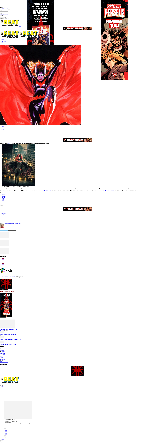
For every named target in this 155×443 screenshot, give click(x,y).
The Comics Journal (2, 359)
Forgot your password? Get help (4, 14)
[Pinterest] (7, 136)
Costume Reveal (4, 213)
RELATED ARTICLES (4, 230)
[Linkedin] (10, 136)
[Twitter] (4, 136)
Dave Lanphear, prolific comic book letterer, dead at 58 (8, 344)
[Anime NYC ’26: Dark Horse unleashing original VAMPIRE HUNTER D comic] (2, 338)
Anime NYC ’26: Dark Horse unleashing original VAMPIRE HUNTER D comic (10, 339)
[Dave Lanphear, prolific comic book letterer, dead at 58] (2, 343)
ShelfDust (1, 357)
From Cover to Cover (2, 353)
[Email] (16, 136)
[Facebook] (1, 136)
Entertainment (3, 128)
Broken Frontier (2, 350)
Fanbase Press (2, 352)
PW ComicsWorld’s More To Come (4, 361)
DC (2, 127)
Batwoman (3, 212)
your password (9, 12)
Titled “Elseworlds (47, 190)
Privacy (3, 439)
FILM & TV (3, 39)
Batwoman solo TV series (109, 190)
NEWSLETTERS (4, 43)
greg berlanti (3, 215)
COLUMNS (3, 42)
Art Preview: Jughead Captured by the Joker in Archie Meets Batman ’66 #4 (12, 223)
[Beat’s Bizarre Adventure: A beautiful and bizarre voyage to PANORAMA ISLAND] (4, 253)
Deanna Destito (2, 330)
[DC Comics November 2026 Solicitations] (4, 245)
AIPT (0, 349)
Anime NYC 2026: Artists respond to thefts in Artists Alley (8, 334)
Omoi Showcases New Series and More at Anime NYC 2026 (8, 276)
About (2, 386)
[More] (22, 136)
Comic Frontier (3, 351)
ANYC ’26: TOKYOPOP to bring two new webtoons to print (8, 277)
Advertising (3, 387)
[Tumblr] (19, 136)
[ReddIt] (13, 136)
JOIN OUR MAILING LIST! (5, 8)
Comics (3, 126)
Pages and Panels (2, 355)
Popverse (1, 356)
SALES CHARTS (4, 41)
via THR (9, 143)
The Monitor (102, 190)
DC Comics (3, 214)
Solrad (1, 358)
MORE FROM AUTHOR (11, 230)
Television (3, 129)
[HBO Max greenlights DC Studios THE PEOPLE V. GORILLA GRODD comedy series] (4, 237)
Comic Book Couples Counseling (4, 362)
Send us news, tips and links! (7, 291)
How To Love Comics (2, 354)
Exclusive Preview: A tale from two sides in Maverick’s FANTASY (9, 329)
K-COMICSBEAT (4, 40)
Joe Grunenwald (2, 228)
